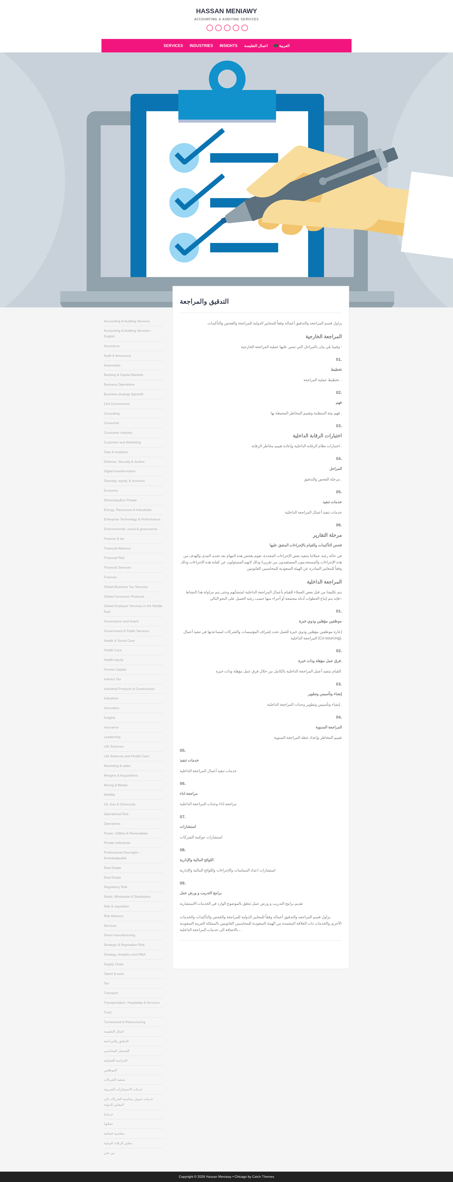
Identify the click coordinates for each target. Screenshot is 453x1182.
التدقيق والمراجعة (116, 1041)
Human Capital (115, 669)
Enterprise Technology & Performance (132, 519)
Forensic (110, 577)
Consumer (111, 423)
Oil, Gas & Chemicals (119, 804)
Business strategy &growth (123, 394)
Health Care (113, 650)
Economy (111, 490)
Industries (201, 46)
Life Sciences (114, 746)
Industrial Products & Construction (129, 689)
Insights (229, 46)
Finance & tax (114, 538)
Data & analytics (116, 452)
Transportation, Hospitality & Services (131, 1002)
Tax (106, 983)
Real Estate (112, 868)
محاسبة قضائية (114, 1133)
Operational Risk (116, 814)
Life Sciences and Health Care (126, 756)
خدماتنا (108, 1114)
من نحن (109, 1153)
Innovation (111, 708)
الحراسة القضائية (115, 1060)
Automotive (112, 365)
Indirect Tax (112, 679)
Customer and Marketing (122, 442)
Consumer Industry (118, 432)
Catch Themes (263, 1176)
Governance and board (121, 621)
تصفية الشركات (114, 1079)
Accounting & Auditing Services (127, 321)
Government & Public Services (126, 631)
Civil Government (117, 404)
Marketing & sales (117, 766)
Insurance (111, 727)
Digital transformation (120, 471)
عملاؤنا (108, 1124)
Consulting (112, 413)
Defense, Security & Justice (124, 461)
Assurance (112, 346)
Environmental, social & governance (130, 529)
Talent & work (114, 974)
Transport (111, 993)
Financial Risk (114, 558)
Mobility (109, 794)
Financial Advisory (117, 548)
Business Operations (119, 384)
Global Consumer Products (124, 596)
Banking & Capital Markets (123, 375)
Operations (112, 823)
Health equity (113, 660)
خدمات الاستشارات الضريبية (123, 1089)
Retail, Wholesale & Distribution (127, 896)
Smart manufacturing (119, 935)
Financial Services (117, 567)
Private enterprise (117, 843)
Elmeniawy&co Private (120, 500)
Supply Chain (114, 964)
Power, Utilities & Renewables (126, 833)
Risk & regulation (116, 906)
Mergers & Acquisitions (121, 775)
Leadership (112, 737)
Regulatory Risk (115, 887)
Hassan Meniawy (226, 11)
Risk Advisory (114, 916)
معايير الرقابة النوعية (118, 1143)
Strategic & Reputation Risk (124, 945)
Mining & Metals (116, 785)
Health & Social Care (119, 640)
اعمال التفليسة (256, 46)
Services (173, 46)
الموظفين (110, 1070)
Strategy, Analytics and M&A (125, 954)
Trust (107, 1012)
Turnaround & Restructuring (124, 1022)
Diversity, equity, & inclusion (124, 481)
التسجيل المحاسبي (117, 1051)
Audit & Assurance (117, 355)
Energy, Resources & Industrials (127, 510)
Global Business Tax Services (126, 587)
